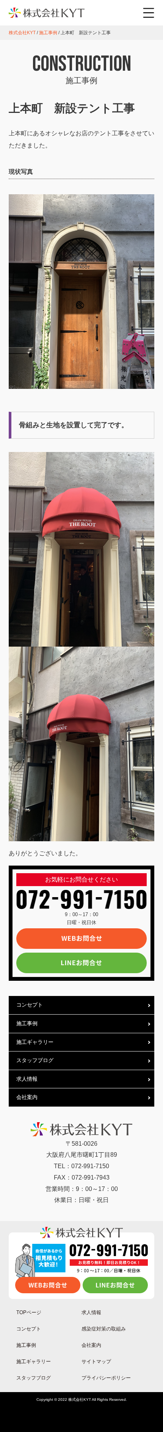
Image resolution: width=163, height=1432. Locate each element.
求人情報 (27, 1079)
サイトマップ (96, 1361)
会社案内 (27, 1097)
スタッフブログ (34, 1060)
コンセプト (29, 1005)
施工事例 (27, 1023)
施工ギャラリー (34, 1042)
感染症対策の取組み (104, 1328)
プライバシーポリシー (106, 1377)
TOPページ (28, 1312)
